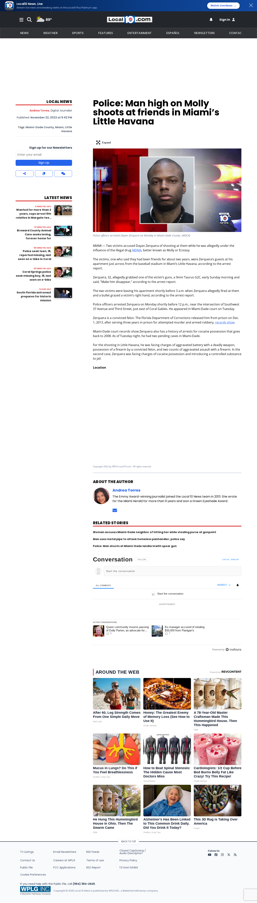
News (24, 33)
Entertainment (139, 33)
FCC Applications (64, 867)
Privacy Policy (128, 860)
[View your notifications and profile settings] (211, 19)
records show (224, 322)
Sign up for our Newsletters (50, 147)
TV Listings (27, 852)
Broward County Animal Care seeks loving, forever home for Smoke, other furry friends (34, 238)
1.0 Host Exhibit (128, 867)
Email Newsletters (64, 852)
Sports (78, 33)
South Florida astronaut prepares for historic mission (34, 296)
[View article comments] (63, 173)
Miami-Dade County (40, 127)
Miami (59, 127)
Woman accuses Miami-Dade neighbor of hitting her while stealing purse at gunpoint (154, 532)
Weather (50, 33)
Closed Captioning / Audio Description (132, 852)
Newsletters (204, 33)
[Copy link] (44, 173)
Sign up (235, 559)
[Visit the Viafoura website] (233, 649)
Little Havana (66, 129)
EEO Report (93, 867)
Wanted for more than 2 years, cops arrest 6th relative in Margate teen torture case (33, 215)
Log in (225, 559)
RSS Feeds (92, 852)
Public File (26, 867)
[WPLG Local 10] (129, 19)
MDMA (136, 250)
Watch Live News (223, 6)
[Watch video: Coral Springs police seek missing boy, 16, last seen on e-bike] (63, 272)
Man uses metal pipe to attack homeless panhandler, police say (139, 539)
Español (172, 33)
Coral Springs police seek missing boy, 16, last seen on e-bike (33, 276)
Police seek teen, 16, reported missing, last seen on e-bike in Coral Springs (34, 257)
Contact (236, 33)
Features (105, 33)
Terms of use (95, 860)
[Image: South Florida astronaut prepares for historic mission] (63, 293)
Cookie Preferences (33, 874)
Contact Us (27, 860)
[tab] (103, 585)
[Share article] (24, 173)
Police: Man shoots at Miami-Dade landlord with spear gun (135, 546)
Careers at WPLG (64, 860)
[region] (167, 604)
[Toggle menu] (21, 19)
